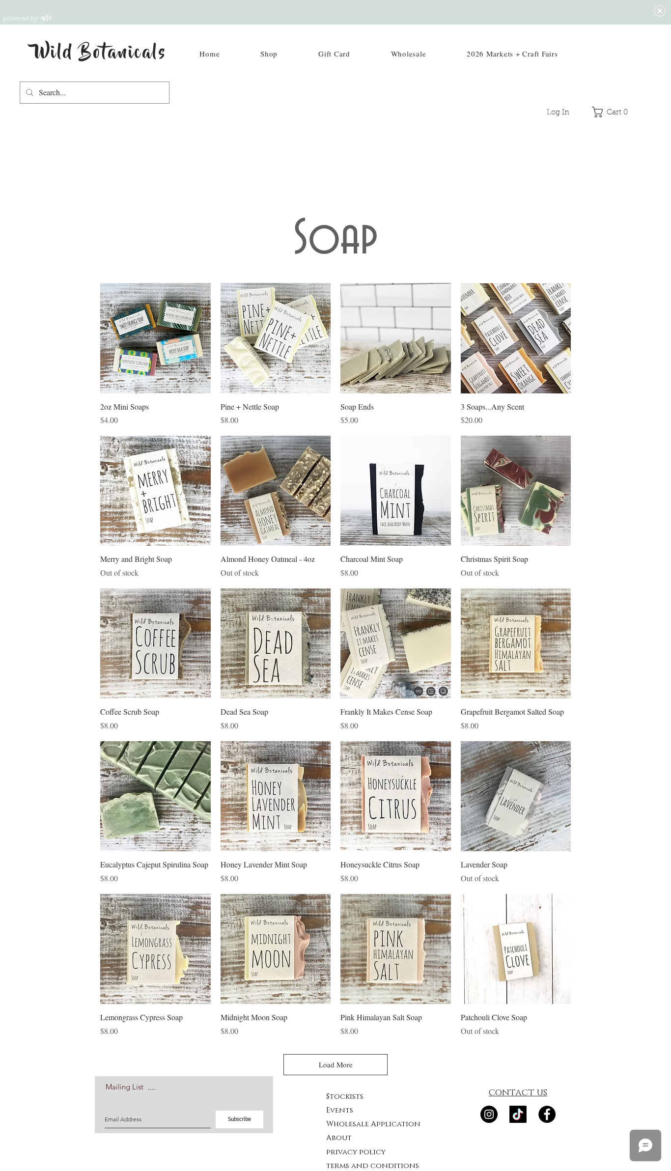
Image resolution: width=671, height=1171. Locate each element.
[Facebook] (547, 1114)
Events (339, 1110)
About (339, 1138)
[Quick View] (155, 338)
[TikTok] (518, 1114)
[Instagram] (489, 1114)
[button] (269, 53)
